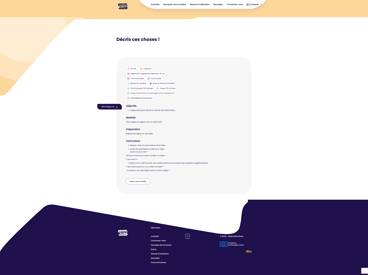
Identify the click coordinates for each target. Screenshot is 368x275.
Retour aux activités (138, 181)
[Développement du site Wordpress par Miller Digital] (236, 251)
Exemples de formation (174, 4)
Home (153, 249)
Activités (155, 4)
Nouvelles (218, 4)
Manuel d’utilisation (199, 4)
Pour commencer (158, 262)
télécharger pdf (108, 106)
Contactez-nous (235, 4)
